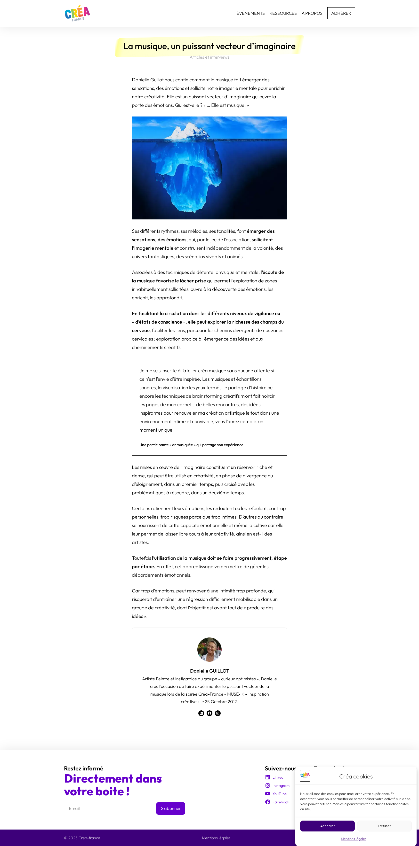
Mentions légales (353, 839)
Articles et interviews (209, 57)
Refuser (384, 826)
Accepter (327, 826)
